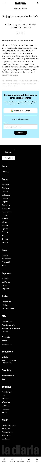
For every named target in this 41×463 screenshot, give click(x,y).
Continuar (20, 133)
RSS (3, 395)
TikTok (4, 412)
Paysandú (6, 262)
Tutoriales (6, 429)
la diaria (5, 278)
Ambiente (6, 185)
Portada (5, 172)
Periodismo (6, 302)
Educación (6, 208)
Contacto (5, 439)
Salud (4, 235)
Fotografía (6, 337)
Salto (4, 265)
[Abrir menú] (3, 3)
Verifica (5, 242)
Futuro (4, 215)
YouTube (5, 399)
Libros (4, 222)
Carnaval (5, 188)
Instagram (6, 405)
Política (5, 232)
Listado (5, 357)
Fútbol (24, 8)
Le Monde (6, 282)
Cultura (5, 198)
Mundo (5, 225)
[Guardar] (18, 33)
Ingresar (8, 152)
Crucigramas (7, 344)
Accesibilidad (7, 432)
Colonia (5, 255)
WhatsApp (6, 402)
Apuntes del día (8, 325)
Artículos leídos (8, 308)
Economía (6, 205)
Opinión (5, 229)
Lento (4, 285)
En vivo (5, 332)
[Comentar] (23, 33)
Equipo (4, 379)
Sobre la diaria (8, 376)
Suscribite (8, 158)
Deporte (17, 8)
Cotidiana (6, 195)
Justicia (5, 219)
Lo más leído (7, 321)
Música (5, 305)
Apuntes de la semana (11, 328)
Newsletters (6, 392)
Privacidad (6, 435)
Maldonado (6, 259)
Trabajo (5, 239)
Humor (4, 340)
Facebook (6, 409)
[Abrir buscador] (37, 3)
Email (6, 123)
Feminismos (6, 212)
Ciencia (5, 191)
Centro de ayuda (9, 425)
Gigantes (5, 289)
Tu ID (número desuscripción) (9, 361)
